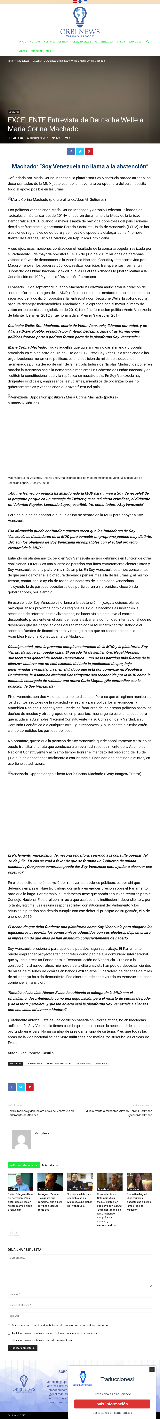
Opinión (63, 41)
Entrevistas (23, 60)
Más (48, 51)
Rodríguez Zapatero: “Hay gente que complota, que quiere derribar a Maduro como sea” (49, 1202)
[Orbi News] (80, 20)
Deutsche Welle (34, 1063)
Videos (23, 51)
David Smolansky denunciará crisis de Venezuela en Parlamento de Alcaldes (41, 1113)
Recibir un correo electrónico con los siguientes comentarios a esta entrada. (55, 1333)
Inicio (22, 41)
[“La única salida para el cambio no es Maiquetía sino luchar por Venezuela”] (80, 1182)
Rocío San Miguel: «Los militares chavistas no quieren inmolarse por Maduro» (139, 1202)
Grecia (121, 41)
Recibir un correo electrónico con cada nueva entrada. (42, 1340)
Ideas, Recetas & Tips (84, 41)
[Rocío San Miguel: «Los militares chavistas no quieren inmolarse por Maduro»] (139, 1182)
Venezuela (107, 41)
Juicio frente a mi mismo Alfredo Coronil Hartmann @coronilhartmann (119, 1113)
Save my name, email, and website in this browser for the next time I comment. (60, 1325)
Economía (135, 41)
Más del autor (50, 1165)
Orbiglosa (18, 137)
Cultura (49, 41)
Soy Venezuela (83, 1063)
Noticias (35, 41)
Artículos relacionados (23, 1165)
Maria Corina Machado (59, 1063)
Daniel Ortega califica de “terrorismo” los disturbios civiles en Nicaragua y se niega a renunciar (20, 1202)
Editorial (36, 51)
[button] (147, 42)
